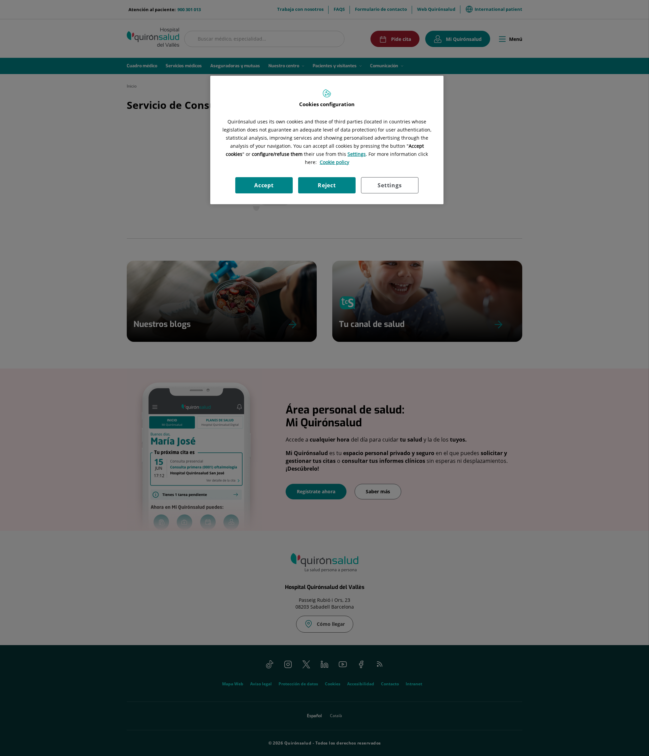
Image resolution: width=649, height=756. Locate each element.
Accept (264, 185)
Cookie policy (334, 162)
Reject (327, 185)
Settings (390, 185)
